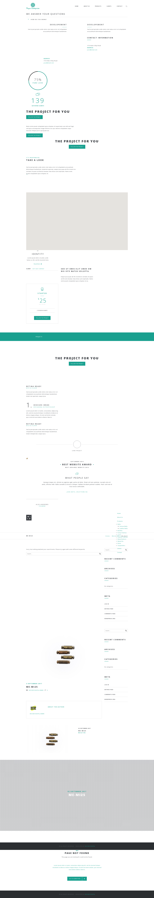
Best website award (77, 464)
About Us (87, 6)
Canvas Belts (123, 526)
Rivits (119, 543)
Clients (109, 6)
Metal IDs (120, 541)
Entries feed (108, 609)
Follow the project (34, 117)
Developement (58, 25)
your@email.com (92, 50)
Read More (37, 264)
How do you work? (39, 19)
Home (76, 6)
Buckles (120, 530)
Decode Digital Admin (36, 690)
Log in (106, 604)
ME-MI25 (32, 686)
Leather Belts (123, 528)
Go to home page (74, 878)
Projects (39, 337)
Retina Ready (33, 424)
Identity (38, 253)
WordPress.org (109, 618)
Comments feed (109, 613)
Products (98, 6)
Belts (119, 524)
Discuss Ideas (41, 405)
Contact (119, 6)
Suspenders (121, 545)
